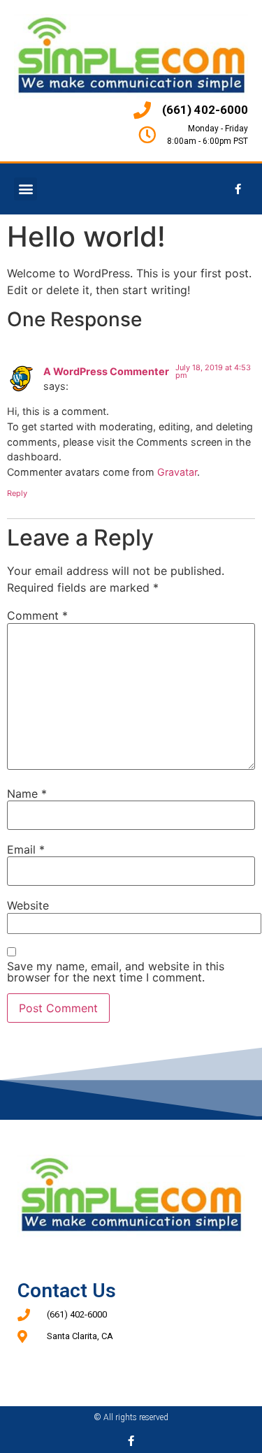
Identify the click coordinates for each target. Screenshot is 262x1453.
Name (27, 793)
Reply (17, 493)
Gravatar (177, 472)
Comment (37, 615)
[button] (25, 188)
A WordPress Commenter (106, 371)
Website (28, 905)
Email (26, 849)
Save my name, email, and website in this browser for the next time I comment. (115, 972)
